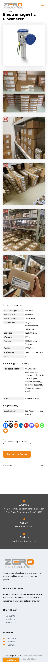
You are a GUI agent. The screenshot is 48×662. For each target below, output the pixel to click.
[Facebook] (5, 425)
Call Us (24, 522)
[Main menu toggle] (42, 5)
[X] (10, 425)
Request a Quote (17, 454)
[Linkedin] (21, 425)
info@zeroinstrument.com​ (24, 541)
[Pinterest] (26, 425)
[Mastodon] (31, 425)
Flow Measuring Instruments (17, 441)
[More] (5, 430)
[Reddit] (16, 425)
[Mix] (36, 425)
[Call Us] (24, 519)
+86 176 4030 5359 (24, 526)
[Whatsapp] (42, 425)
